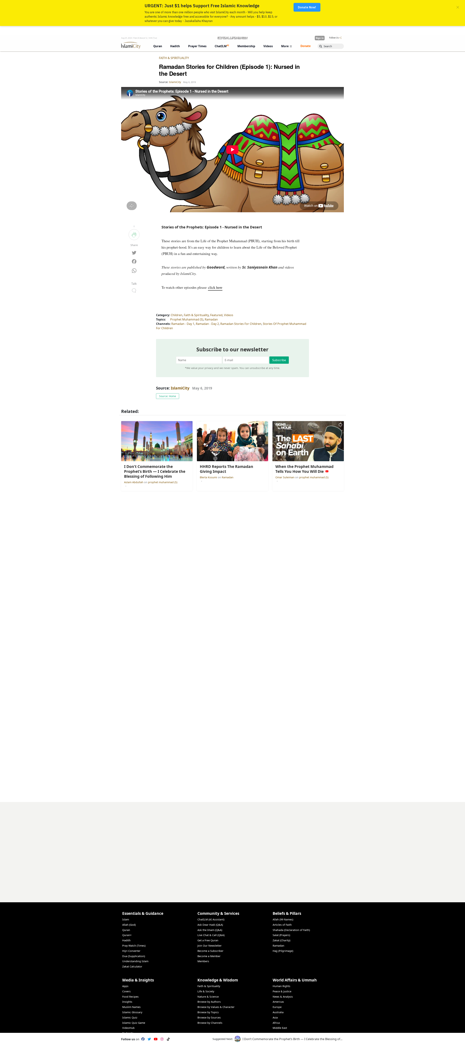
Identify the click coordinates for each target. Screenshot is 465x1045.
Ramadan (211, 319)
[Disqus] (232, 847)
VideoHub (128, 1028)
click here (215, 287)
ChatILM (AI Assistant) (210, 919)
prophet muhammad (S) (162, 482)
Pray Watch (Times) (133, 945)
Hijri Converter (131, 951)
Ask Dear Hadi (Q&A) (210, 924)
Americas (278, 1001)
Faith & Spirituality (174, 58)
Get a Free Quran (207, 940)
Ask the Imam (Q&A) (209, 930)
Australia (278, 1012)
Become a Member (209, 956)
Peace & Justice (282, 991)
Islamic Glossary (132, 1012)
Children (176, 315)
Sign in (320, 38)
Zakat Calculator (132, 966)
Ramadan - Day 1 (182, 324)
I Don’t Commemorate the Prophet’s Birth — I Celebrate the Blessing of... (292, 1039)
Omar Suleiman (285, 477)
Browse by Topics (208, 1012)
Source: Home (167, 396)
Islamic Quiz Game (133, 1022)
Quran (126, 930)
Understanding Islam (135, 961)
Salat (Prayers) (281, 935)
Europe (277, 1007)
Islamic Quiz (129, 1017)
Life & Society (205, 991)
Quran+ (127, 935)
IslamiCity (180, 388)
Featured (216, 315)
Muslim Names (131, 1007)
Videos (228, 315)
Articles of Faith (282, 924)
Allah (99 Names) (283, 919)
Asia (275, 1017)
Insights (127, 1001)
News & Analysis (283, 996)
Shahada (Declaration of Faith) (291, 930)
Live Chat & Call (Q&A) (211, 935)
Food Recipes (130, 996)
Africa (276, 1022)
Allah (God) (129, 924)
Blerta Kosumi (209, 477)
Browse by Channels (209, 1022)
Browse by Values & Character (215, 1007)
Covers (126, 991)
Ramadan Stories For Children (240, 324)
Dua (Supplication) (133, 956)
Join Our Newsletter (209, 945)
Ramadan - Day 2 (207, 324)
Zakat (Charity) (281, 940)
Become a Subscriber (210, 951)
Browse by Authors (209, 1001)
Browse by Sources (209, 1017)
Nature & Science (208, 996)
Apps (125, 986)
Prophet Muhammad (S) (186, 319)
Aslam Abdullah (134, 482)
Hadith (126, 940)
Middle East (280, 1028)
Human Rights (281, 986)
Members (203, 961)
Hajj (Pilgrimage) (283, 951)
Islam (125, 919)
